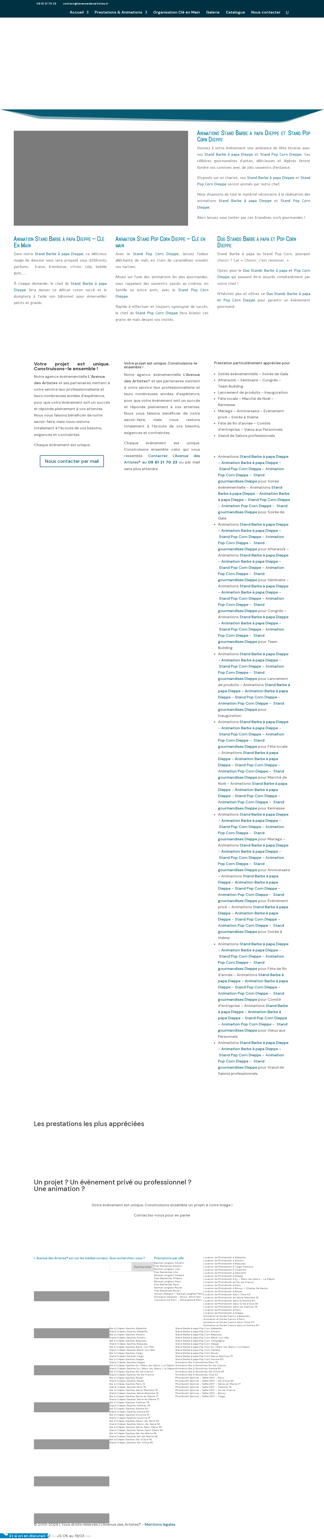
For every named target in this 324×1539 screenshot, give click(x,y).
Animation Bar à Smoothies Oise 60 (196, 1374)
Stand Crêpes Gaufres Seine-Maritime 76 (134, 1393)
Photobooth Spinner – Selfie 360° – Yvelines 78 (203, 1387)
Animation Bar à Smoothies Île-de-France (200, 1365)
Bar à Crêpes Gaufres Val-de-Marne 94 (132, 1433)
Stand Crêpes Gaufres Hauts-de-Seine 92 (134, 1424)
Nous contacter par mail (72, 461)
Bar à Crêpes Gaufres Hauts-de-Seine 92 (134, 1420)
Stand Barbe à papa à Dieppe (162, 44)
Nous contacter (266, 13)
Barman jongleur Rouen (168, 1287)
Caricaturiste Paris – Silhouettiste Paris (178, 1299)
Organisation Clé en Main (176, 13)
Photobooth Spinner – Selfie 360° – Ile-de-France (205, 1390)
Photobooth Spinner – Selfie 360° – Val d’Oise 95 (204, 1380)
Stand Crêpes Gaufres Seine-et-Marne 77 (134, 1399)
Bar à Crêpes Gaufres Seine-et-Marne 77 (133, 1396)
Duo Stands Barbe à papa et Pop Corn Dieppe (256, 242)
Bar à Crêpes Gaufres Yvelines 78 (129, 1402)
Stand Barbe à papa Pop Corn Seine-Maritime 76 (204, 1356)
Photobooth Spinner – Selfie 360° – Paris (199, 1377)
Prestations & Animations (118, 13)
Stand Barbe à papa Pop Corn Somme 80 (199, 1359)
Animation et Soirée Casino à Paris (224, 1319)
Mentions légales (160, 1524)
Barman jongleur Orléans (169, 1275)
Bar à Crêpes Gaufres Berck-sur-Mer (131, 1346)
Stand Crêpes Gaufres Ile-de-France (131, 1374)
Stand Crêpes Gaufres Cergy (126, 1356)
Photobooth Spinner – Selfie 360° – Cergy (200, 1396)
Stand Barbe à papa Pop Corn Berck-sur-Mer (202, 1337)
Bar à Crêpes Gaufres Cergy (126, 1353)
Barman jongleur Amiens (169, 1262)
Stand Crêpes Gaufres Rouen (126, 1380)
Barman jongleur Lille (167, 1269)
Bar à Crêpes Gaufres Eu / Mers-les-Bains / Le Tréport (141, 1365)
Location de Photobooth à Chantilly (224, 1269)
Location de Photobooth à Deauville (224, 1272)
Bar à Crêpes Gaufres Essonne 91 (129, 1414)
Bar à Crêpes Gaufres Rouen (126, 1377)
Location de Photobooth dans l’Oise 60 (226, 1294)
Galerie (213, 13)
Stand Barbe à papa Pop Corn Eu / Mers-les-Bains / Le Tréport (212, 1346)
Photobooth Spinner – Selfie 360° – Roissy (200, 1393)
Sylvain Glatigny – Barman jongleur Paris (178, 1293)
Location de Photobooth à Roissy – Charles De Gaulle (235, 1288)
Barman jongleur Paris (167, 1281)
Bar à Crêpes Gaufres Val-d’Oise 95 (130, 1439)
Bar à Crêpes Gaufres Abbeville (127, 1328)
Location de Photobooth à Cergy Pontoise (228, 1266)
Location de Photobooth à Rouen (222, 1291)
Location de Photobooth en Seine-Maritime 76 (231, 1297)
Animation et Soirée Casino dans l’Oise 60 (228, 1322)
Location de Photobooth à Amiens (223, 1260)
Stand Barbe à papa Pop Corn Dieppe (197, 1343)
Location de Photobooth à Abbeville (224, 1257)
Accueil (77, 13)
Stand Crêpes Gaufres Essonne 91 (129, 1417)
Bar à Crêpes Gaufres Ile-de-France (131, 1371)
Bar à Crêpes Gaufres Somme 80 (128, 1408)
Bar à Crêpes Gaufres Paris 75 (127, 1383)
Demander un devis (162, 62)
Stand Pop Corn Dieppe (281, 154)
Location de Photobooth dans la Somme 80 (229, 1300)
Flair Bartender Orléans (168, 1278)
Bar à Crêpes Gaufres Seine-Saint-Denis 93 (135, 1427)
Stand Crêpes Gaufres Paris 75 (127, 1387)
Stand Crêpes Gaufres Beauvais (128, 1343)
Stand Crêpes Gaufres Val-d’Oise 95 (131, 1442)
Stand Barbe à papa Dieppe (250, 133)
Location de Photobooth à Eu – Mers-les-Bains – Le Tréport (239, 1279)
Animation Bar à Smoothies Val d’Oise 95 (199, 1371)
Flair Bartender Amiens (168, 1266)
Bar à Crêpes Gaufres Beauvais (128, 1340)
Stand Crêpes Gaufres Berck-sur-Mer (132, 1350)
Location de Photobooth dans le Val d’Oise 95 (230, 1303)
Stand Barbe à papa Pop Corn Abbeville (198, 1328)
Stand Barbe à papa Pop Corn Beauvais (198, 1334)
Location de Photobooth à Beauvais (224, 1263)
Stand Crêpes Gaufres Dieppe (127, 1362)
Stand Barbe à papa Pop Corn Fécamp (197, 1350)
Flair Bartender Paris (166, 1284)
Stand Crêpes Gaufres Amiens (127, 1337)
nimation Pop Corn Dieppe (247, 505)
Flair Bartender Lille (166, 1272)
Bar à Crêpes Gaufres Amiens (127, 1334)
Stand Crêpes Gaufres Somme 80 (129, 1411)
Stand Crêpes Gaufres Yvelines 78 (129, 1405)
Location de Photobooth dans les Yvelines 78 (230, 1306)
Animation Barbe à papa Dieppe (249, 462)
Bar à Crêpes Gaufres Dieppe (126, 1359)
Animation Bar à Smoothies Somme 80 (198, 1368)
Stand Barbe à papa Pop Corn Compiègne (199, 1340)
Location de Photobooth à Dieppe (223, 1275)
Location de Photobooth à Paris (222, 1285)
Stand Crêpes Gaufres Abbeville (128, 1331)
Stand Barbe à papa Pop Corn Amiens (197, 1331)
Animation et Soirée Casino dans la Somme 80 (231, 1325)
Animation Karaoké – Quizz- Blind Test (177, 1296)
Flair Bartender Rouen (167, 1290)
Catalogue (235, 13)
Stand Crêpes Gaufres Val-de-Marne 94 (133, 1436)
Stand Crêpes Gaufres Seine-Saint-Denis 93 (136, 1430)
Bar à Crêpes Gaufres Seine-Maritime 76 (133, 1390)
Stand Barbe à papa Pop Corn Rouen (196, 1353)
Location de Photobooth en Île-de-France (228, 1282)
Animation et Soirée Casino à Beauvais (226, 1316)
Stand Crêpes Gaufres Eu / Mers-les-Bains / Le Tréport (142, 1368)
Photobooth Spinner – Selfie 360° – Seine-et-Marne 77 (208, 1383)
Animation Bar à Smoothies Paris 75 (196, 1362)
